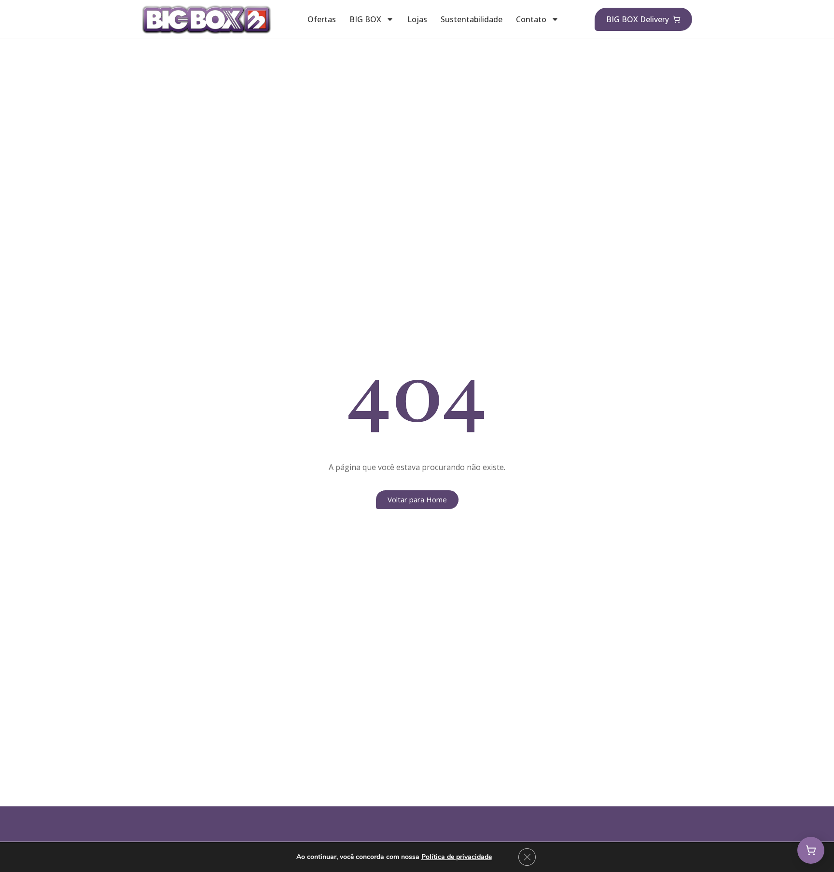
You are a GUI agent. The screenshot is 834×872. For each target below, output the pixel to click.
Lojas (417, 19)
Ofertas (321, 19)
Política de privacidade (456, 856)
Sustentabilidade (471, 19)
